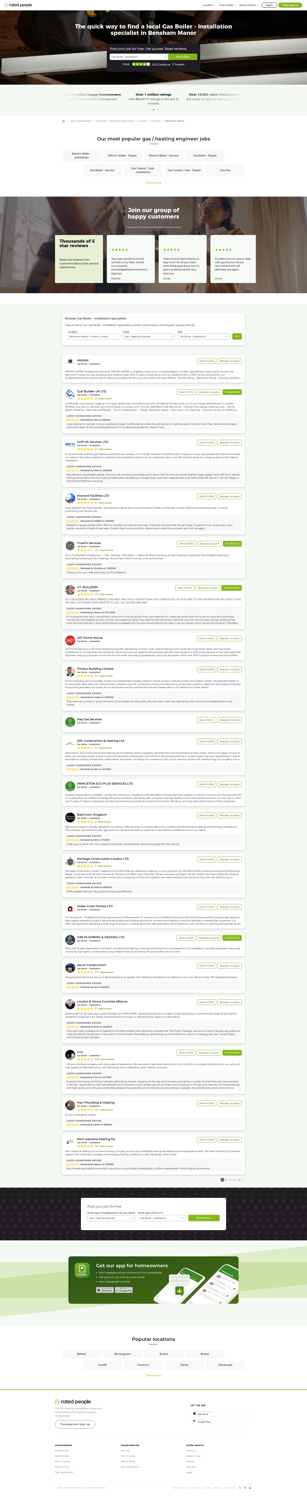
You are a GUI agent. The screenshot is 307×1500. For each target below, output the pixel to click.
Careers (190, 1461)
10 (239, 1179)
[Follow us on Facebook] (245, 1488)
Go (237, 336)
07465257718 (232, 937)
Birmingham (122, 1354)
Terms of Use (179, 1488)
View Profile (206, 361)
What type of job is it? (150, 1212)
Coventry (143, 1364)
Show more (153, 182)
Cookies (207, 1488)
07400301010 (232, 392)
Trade (126, 331)
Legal (189, 1472)
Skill (179, 331)
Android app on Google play (124, 1290)
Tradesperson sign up (75, 1424)
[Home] (63, 121)
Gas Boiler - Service (102, 170)
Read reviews (105, 398)
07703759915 (232, 1052)
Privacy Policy (194, 1488)
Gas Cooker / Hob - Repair (184, 170)
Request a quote (230, 361)
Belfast (81, 1354)
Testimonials (62, 1456)
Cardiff (102, 1364)
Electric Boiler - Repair (122, 155)
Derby (184, 1364)
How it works (62, 1461)
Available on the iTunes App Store (105, 1290)
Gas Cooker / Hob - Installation (143, 170)
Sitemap (218, 1488)
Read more (116, 273)
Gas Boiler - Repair (205, 155)
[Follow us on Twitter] (240, 1488)
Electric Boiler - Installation (81, 155)
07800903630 (232, 587)
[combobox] (94, 337)
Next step (182, 56)
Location (73, 331)
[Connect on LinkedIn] (250, 1488)
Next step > (204, 1217)
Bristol (164, 1354)
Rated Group (193, 1456)
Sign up (125, 1450)
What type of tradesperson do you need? (111, 1212)
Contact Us (229, 1488)
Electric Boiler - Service (164, 155)
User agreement (64, 1472)
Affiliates (191, 1466)
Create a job (61, 1450)
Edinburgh (225, 1364)
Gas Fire (225, 170)
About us (191, 1450)
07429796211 (232, 543)
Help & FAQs (62, 1466)
